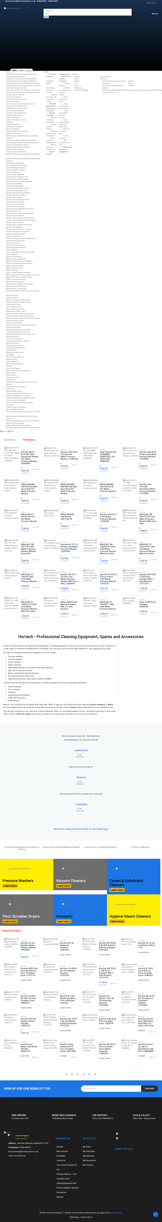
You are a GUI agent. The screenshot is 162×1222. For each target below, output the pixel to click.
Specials (60, 1147)
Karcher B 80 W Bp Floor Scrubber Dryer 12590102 (107, 1021)
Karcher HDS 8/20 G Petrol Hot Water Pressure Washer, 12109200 (148, 455)
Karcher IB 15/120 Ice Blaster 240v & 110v (146, 945)
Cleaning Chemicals (81, 90)
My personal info (89, 1160)
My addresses (88, 1156)
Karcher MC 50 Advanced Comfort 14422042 (67, 946)
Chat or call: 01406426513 (102, 1118)
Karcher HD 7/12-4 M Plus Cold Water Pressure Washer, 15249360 (69, 547)
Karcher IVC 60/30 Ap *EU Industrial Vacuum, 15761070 (68, 971)
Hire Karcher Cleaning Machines (101, 847)
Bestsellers (9, 440)
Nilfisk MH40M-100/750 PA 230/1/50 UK (67, 516)
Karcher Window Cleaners (51, 126)
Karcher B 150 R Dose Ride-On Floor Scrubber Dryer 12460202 (145, 971)
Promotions (29, 440)
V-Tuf (76, 83)
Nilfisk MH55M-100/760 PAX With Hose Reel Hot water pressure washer (29, 489)
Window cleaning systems (51, 147)
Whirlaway (78, 88)
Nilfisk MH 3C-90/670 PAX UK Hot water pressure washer (29, 517)
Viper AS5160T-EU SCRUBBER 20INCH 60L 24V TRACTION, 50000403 (108, 456)
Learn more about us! (16, 1156)
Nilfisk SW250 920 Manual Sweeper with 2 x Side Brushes (68, 605)
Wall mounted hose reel (64, 142)
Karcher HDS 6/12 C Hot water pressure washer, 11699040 (108, 517)
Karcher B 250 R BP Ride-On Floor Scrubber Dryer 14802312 (28, 999)
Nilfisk (76, 79)
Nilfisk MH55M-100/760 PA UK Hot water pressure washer (108, 487)
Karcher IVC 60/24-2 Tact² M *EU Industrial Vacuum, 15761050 (106, 1000)
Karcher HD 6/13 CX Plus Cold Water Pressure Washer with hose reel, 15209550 (69, 579)
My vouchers (88, 1165)
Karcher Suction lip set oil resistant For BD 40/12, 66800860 (146, 1047)
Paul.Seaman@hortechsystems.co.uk (23, 1152)
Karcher (77, 76)
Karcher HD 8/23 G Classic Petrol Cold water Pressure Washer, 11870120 (108, 579)
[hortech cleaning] (8, 1133)
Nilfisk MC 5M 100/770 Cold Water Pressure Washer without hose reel (28, 549)
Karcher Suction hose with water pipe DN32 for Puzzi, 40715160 (146, 1022)
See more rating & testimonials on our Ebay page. (81, 828)
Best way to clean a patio (64, 131)
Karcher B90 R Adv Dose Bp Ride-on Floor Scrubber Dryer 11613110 (29, 971)
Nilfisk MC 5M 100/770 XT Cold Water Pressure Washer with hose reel (147, 519)
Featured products (11, 931)
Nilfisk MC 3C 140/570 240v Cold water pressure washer (29, 577)
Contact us (61, 1160)
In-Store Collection (109, 92)
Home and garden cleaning (64, 79)
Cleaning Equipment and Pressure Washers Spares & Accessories (68, 1187)
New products (62, 1151)
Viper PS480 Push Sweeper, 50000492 (147, 604)
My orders (87, 1147)
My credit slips (89, 1151)
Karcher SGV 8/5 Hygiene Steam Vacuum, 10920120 (28, 1022)
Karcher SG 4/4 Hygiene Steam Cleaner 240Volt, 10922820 (28, 946)
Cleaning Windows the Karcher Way (51, 133)
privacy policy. (116, 1213)
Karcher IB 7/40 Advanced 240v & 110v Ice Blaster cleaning (68, 999)
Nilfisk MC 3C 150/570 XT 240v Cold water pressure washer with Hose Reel (147, 549)
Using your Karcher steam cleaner (64, 106)
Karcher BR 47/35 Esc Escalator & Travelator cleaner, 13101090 (146, 1000)
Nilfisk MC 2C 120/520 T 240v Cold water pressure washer (108, 605)
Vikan (76, 86)
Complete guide (49, 82)
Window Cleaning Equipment (51, 120)
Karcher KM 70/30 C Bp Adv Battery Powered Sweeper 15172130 (68, 1022)
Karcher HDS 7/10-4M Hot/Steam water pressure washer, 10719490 (147, 489)
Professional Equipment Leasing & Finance (22, 848)
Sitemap (60, 1197)
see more (28, 70)
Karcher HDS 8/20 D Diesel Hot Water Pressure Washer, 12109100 (69, 455)
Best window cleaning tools (51, 140)
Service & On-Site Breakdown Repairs (61, 847)
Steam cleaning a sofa (63, 99)
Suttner (76, 81)
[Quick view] (12, 458)
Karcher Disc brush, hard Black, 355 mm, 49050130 (29, 1047)
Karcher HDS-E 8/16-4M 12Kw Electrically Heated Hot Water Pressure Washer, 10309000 (29, 458)
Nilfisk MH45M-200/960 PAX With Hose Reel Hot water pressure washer (68, 489)
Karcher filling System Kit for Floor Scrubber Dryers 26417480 (68, 1047)
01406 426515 (25, 1147)
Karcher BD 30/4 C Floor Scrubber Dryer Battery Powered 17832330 (107, 1049)
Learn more (10, 885)
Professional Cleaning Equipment (65, 149)
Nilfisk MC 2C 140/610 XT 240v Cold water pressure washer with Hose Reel (29, 606)
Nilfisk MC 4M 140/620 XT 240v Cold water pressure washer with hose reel (108, 549)
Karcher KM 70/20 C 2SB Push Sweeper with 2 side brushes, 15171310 (147, 579)
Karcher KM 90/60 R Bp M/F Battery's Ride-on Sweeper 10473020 (107, 946)
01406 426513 (21, 1138)
